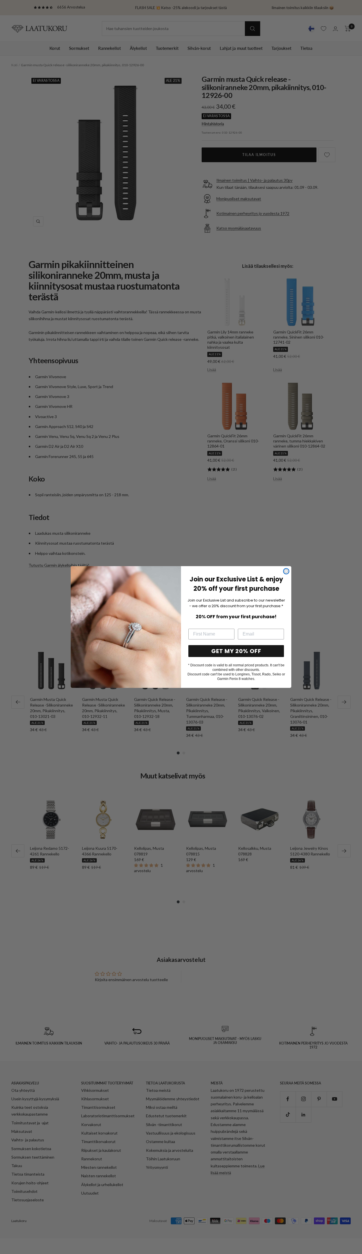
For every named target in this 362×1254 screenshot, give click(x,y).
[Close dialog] (286, 571)
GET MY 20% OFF (236, 651)
